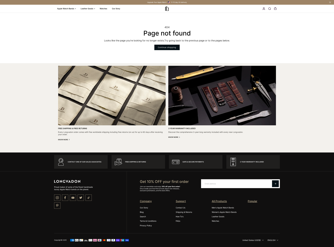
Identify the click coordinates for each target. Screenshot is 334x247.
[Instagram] (57, 198)
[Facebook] (65, 198)
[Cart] (275, 8)
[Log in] (263, 8)
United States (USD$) (251, 240)
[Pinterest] (57, 205)
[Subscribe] (275, 183)
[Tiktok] (88, 198)
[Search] (269, 8)
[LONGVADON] (167, 8)
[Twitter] (81, 198)
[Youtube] (73, 198)
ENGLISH (271, 240)
